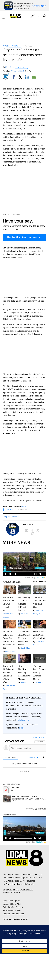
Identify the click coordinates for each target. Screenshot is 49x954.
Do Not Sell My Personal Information (19, 884)
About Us (28, 877)
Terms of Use (21, 874)
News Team (9, 67)
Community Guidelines (13, 877)
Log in (35, 737)
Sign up (41, 737)
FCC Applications (26, 881)
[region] (24, 773)
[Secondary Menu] (6, 16)
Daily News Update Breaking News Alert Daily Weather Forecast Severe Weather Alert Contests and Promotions (13, 907)
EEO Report (8, 874)
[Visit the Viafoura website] (40, 809)
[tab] (10, 757)
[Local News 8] (19, 16)
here (21, 728)
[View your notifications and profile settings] (43, 757)
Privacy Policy (34, 874)
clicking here (23, 720)
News (23, 507)
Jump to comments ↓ (11, 516)
